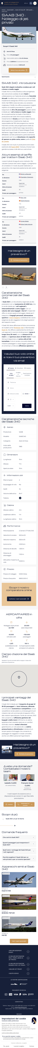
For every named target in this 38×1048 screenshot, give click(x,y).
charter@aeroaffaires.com (21, 1007)
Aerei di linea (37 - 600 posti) (23, 10)
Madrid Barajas (25, 200)
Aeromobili (10, 10)
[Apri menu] (35, 3)
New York (23, 197)
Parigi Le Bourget (26, 174)
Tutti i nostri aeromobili (19, 941)
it (25, 3)
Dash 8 (4, 330)
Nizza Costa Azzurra (26, 224)
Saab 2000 (15, 147)
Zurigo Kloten (25, 221)
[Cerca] (30, 3)
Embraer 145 (18, 328)
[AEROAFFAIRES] (2, 3)
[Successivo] (6, 287)
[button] (19, 70)
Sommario (5, 77)
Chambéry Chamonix (27, 177)
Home (3, 10)
